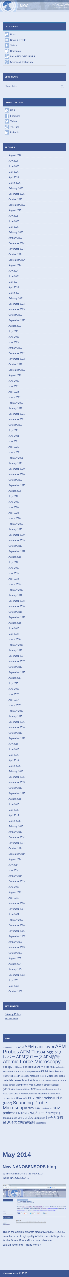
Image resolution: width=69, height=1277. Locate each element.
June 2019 (13, 568)
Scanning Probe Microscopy (25, 1105)
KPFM (44, 1071)
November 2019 (16, 540)
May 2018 (13, 634)
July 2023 (13, 331)
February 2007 (15, 920)
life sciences (55, 1071)
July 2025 (13, 216)
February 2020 (15, 524)
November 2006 (16, 931)
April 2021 (13, 447)
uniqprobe (25, 1117)
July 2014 (13, 865)
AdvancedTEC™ (10, 1047)
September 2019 (16, 551)
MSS (33, 1089)
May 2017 (13, 694)
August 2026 (14, 155)
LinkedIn (14, 132)
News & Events (18, 40)
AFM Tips (30, 1051)
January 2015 (15, 832)
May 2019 (13, 573)
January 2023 (15, 348)
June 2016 (13, 749)
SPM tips (20, 1113)
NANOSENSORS (10, 1094)
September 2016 (16, 738)
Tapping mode (10, 1118)
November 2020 (16, 474)
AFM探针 (51, 1056)
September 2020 (16, 485)
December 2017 (16, 656)
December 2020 (16, 469)
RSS (12, 110)
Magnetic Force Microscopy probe (47, 1076)
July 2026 (13, 161)
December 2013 (16, 881)
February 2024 (15, 298)
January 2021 (15, 463)
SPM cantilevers (43, 1108)
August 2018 (14, 623)
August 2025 (14, 210)
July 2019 (13, 562)
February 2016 (15, 771)
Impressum (11, 1018)
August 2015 (14, 799)
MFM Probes (16, 1089)
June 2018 (13, 628)
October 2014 (15, 848)
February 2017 (15, 711)
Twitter (13, 121)
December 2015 (16, 777)
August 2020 (14, 491)
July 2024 (13, 271)
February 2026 (15, 188)
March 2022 (14, 397)
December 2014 (16, 837)
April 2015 (13, 815)
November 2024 (16, 249)
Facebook (15, 116)
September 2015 (16, 793)
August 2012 (14, 892)
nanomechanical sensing (49, 1089)
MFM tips (26, 1089)
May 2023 (13, 342)
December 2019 (16, 535)
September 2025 (16, 205)
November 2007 (16, 909)
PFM (21, 1094)
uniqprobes (39, 1118)
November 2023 (16, 309)
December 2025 (16, 194)
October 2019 (15, 546)
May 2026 (13, 172)
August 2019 (14, 557)
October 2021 (15, 425)
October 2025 (15, 199)
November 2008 (16, 903)
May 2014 (13, 870)
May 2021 (13, 441)
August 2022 (14, 375)
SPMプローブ (36, 1113)
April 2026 (13, 177)
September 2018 (16, 617)
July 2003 (13, 980)
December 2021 (16, 414)
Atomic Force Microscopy (32, 1061)
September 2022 (16, 370)
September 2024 (16, 260)
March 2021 (14, 452)
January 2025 (15, 238)
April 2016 (13, 760)
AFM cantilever (39, 1046)
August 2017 (14, 678)
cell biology (17, 1067)
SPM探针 (54, 1113)
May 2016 (13, 755)
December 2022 (16, 353)
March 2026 (14, 183)
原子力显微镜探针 (21, 1122)
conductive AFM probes (38, 1066)
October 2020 (15, 480)
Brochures (15, 51)
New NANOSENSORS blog (29, 1166)
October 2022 (15, 364)
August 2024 (14, 265)
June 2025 (13, 221)
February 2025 (15, 232)
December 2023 (16, 304)
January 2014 (15, 876)
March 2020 (14, 518)
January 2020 (15, 529)
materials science (34, 1080)
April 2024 (13, 287)
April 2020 (13, 513)
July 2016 (13, 744)
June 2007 (13, 914)
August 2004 (14, 964)
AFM (21, 1047)
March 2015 (14, 821)
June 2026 (13, 166)
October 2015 (15, 788)
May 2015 (13, 810)
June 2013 (13, 887)
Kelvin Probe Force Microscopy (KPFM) (22, 1071)
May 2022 (13, 386)
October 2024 (15, 254)
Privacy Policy (13, 1014)
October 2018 (15, 612)
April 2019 (13, 579)
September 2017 (16, 672)
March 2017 (14, 705)
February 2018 (15, 645)
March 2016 (14, 766)
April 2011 (13, 898)
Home (13, 34)
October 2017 (15, 667)
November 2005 (16, 947)
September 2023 (16, 320)
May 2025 (13, 227)
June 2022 (13, 381)
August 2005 (14, 958)
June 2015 (13, 804)
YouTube (14, 127)
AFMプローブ (29, 1056)
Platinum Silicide (30, 1094)
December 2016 (16, 722)
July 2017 (13, 683)
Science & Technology (21, 62)
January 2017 (15, 716)
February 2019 (15, 590)
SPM (31, 1108)
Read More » (33, 1244)
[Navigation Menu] (62, 6)
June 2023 (13, 337)
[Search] (62, 86)
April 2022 (13, 392)
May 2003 (13, 986)
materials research (13, 1080)
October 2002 (15, 991)
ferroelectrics (59, 1067)
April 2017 (13, 700)
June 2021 (13, 436)
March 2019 (14, 584)
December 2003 (16, 975)
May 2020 (13, 507)
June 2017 (13, 689)
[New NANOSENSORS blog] (34, 1205)
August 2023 (14, 326)
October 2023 (15, 315)
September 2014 (16, 854)
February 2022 (15, 403)
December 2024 (16, 243)
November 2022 (16, 359)
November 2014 (16, 843)
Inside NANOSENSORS (22, 56)
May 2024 (13, 282)
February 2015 (15, 826)
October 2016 (15, 733)
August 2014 (14, 859)
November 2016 (16, 727)
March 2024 (14, 293)
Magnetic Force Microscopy (16, 1076)
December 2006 (16, 925)
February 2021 (15, 458)
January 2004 (15, 969)
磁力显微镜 (41, 1123)
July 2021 (13, 430)
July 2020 (13, 496)
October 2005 (15, 953)
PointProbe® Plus (22, 1098)
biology (7, 1067)
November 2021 (16, 419)
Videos (13, 45)
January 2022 (15, 408)
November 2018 (16, 606)
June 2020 (13, 502)
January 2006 (15, 942)
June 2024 (13, 276)
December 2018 (16, 601)
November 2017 (16, 661)
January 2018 (15, 650)
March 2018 (14, 639)
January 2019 (15, 595)
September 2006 (16, 936)
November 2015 (16, 782)
